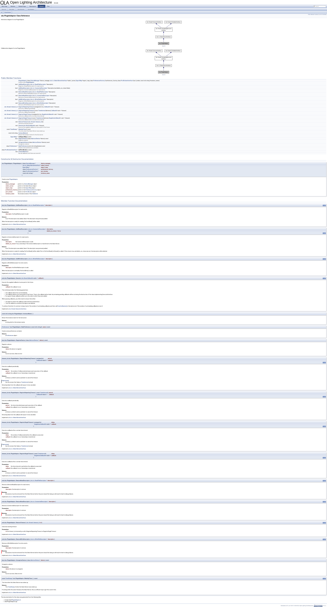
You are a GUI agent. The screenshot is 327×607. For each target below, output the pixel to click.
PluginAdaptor (7, 12)
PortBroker (29, 191)
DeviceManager (35, 80)
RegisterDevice (22, 138)
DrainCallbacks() (62, 306)
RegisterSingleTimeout (25, 114)
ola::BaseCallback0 (29, 125)
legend (163, 74)
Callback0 (47, 107)
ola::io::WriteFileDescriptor (38, 99)
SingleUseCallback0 (47, 114)
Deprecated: (5, 380)
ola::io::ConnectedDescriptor (39, 88)
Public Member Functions (313, 14)
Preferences (13, 146)
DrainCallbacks (22, 151)
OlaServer (35, 193)
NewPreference (22, 146)
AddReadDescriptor (24, 84)
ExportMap (79, 80)
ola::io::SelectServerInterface (58, 80)
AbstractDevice (35, 138)
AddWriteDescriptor (24, 99)
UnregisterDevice (23, 142)
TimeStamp (13, 129)
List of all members (323, 14)
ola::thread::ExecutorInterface (17, 309)
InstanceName (22, 133)
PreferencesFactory (99, 80)
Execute (20, 125)
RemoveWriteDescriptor (25, 103)
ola (1, 12)
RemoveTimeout (23, 121)
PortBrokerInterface (127, 80)
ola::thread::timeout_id (11, 107)
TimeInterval (41, 110)
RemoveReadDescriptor (25, 92)
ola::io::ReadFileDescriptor (38, 84)
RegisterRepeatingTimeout (26, 107)
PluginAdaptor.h (16, 600)
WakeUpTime (22, 129)
